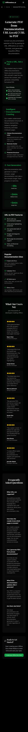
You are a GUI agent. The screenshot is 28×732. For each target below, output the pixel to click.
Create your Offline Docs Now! (14, 655)
